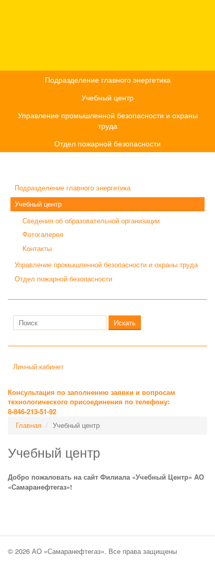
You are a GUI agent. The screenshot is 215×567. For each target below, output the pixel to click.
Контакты (37, 248)
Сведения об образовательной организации (91, 220)
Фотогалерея (42, 234)
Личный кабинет (38, 366)
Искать (125, 322)
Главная (28, 425)
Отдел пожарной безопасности (107, 143)
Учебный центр (107, 97)
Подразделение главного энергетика (108, 79)
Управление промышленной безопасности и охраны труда (108, 120)
